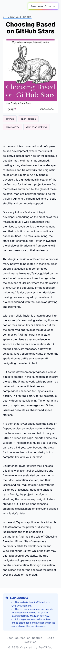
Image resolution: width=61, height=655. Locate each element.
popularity (12, 127)
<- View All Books (17, 17)
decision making (36, 127)
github (10, 118)
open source (28, 118)
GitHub (37, 638)
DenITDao (46, 647)
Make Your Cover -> (43, 6)
